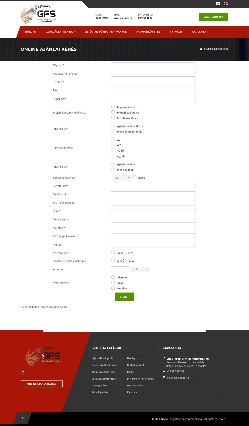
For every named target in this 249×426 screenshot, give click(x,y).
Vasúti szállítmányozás (104, 379)
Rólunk (30, 31)
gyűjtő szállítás (126, 164)
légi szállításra (126, 107)
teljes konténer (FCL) (130, 131)
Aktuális (176, 31)
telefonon (122, 277)
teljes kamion (125, 169)
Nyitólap (131, 358)
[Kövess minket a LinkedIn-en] (218, 4)
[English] (226, 3)
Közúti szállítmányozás (104, 372)
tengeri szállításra (128, 112)
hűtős (141, 177)
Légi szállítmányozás (102, 358)
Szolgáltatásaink (59, 31)
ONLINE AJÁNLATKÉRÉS (41, 383)
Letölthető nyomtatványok (106, 31)
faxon (120, 283)
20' (119, 139)
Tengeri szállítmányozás (104, 365)
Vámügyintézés (100, 385)
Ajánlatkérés (213, 17)
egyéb (120, 156)
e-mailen (122, 288)
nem (130, 253)
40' (119, 145)
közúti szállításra (127, 118)
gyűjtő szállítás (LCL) (130, 126)
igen (119, 253)
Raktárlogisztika (100, 392)
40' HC (121, 150)
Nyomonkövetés (148, 31)
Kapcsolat (200, 31)
